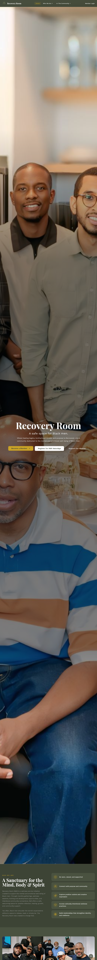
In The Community (62, 3)
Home (38, 3)
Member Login (90, 3)
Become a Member (19, 448)
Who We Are (47, 3)
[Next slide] (91, 956)
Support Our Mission (77, 448)
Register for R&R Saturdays (49, 448)
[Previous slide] (6, 956)
